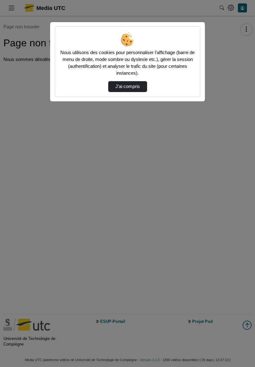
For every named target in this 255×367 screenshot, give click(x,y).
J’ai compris (127, 86)
